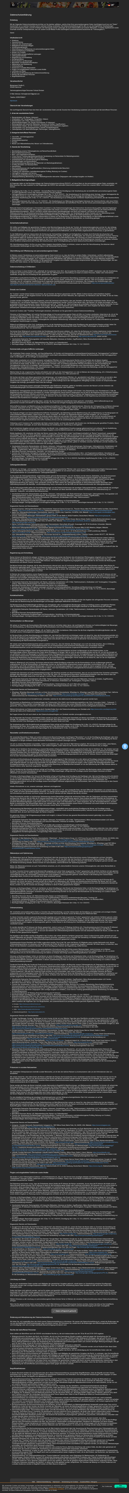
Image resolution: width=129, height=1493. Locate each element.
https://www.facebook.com (54, 1040)
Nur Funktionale (107, 1486)
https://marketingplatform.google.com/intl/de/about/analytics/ (32, 1034)
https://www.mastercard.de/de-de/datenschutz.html (71, 529)
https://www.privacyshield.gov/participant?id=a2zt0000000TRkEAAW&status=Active (65, 1262)
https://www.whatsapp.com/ (55, 845)
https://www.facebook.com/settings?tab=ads (27, 1047)
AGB (33, 1482)
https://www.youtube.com (55, 1269)
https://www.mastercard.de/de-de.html (25, 529)
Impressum (13, 101)
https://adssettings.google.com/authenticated (42, 1039)
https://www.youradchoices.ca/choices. (32, 1006)
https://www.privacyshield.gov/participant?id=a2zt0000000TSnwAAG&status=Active (81, 695)
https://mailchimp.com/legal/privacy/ (61, 840)
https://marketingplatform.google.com (68, 1025)
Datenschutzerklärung (44, 1482)
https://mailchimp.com (25, 840)
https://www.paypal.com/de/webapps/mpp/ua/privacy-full (66, 532)
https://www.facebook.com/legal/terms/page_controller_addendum (34, 1149)
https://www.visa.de (18, 536)
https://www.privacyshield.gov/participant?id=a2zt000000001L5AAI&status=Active (39, 1028)
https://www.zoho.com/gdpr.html (47, 711)
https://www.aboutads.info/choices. (29, 1009)
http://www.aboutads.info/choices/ (105, 334)
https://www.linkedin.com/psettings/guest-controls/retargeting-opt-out (36, 1157)
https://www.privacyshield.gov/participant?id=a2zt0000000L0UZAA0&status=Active (44, 1156)
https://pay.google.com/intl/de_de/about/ (76, 521)
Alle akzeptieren (120, 1486)
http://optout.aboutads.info (88, 336)
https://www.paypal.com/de (21, 532)
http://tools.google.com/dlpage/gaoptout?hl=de (64, 1037)
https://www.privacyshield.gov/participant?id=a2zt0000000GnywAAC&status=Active (40, 1045)
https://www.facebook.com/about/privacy (26, 1044)
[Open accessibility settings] (125, 746)
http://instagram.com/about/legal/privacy (41, 1127)
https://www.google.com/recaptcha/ (24, 1261)
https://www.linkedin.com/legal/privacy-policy (43, 1154)
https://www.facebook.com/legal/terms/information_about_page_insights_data (38, 1151)
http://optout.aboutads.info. (36, 1012)
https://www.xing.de (95, 1166)
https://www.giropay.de (102, 515)
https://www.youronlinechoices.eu (30, 1004)
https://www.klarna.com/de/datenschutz (59, 526)
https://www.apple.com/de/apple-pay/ (102, 512)
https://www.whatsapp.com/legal (73, 694)
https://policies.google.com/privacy (23, 522)
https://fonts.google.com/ (68, 1234)
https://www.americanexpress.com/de (31, 510)
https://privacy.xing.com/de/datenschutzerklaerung (29, 1167)
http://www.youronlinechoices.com (34, 336)
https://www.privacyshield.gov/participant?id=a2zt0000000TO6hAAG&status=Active (65, 841)
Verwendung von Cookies (70, 1482)
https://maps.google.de (64, 1244)
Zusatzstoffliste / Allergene (88, 1482)
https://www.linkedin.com (101, 1152)
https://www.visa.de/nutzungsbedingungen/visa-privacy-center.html (64, 536)
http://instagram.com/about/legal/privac (98, 1254)
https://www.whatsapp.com (36, 694)
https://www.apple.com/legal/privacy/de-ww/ (43, 514)
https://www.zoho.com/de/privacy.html (103, 709)
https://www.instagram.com (101, 1125)
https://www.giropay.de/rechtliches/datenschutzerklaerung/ (48, 517)
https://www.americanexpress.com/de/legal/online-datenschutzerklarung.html (86, 510)
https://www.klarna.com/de (21, 526)
